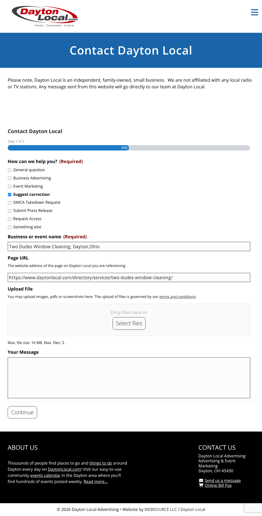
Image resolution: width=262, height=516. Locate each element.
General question (29, 170)
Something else (27, 227)
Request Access (27, 218)
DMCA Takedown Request (37, 202)
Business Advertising (32, 178)
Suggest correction (31, 194)
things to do (100, 463)
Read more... (96, 481)
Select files (129, 323)
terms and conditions (177, 296)
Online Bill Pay (218, 485)
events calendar (45, 475)
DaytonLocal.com (64, 469)
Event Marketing (28, 186)
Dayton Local (192, 509)
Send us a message (223, 480)
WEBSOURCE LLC (161, 509)
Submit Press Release (32, 210)
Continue (22, 412)
